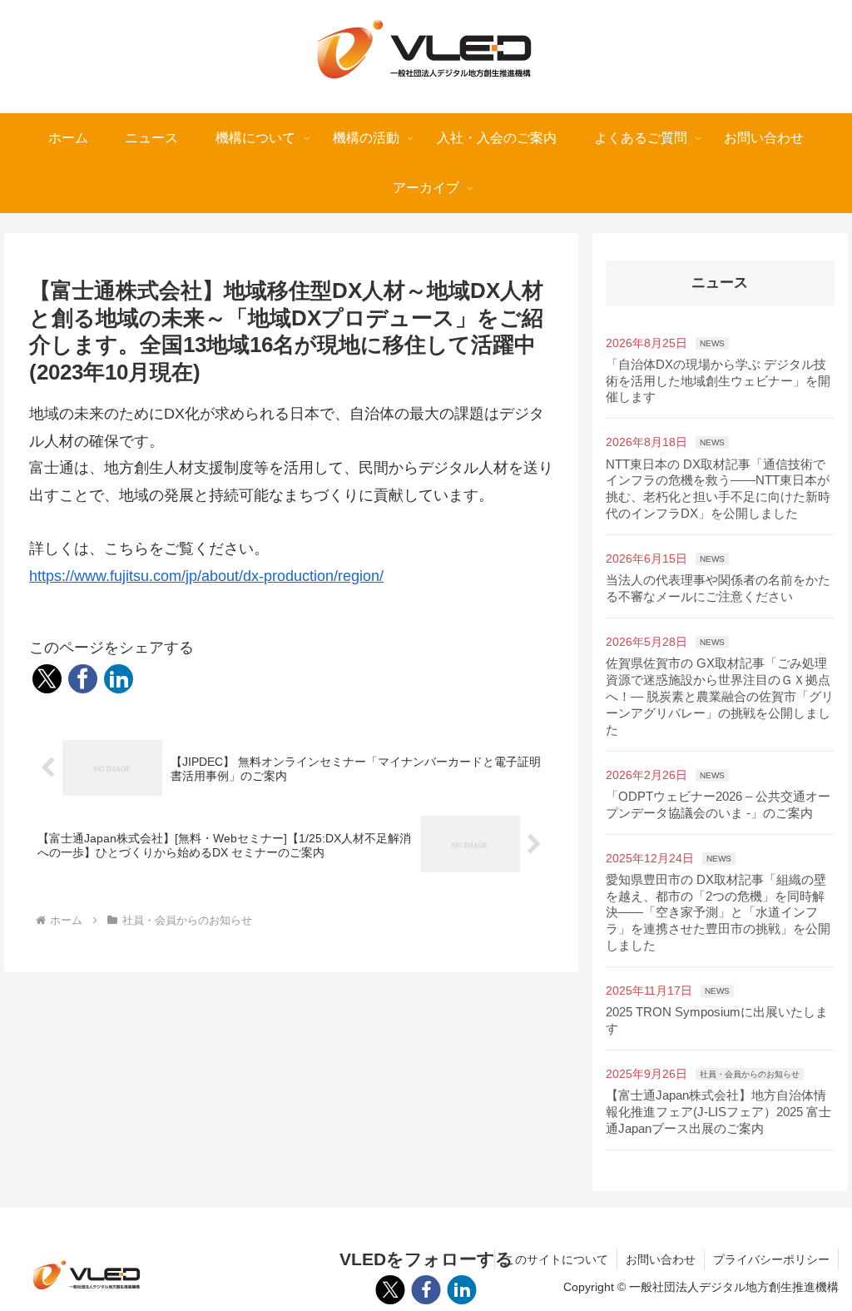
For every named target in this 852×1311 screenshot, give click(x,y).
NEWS (712, 343)
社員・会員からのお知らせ (750, 1074)
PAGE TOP (817, 1258)
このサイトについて (555, 1259)
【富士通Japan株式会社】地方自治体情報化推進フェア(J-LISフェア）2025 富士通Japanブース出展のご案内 (718, 1111)
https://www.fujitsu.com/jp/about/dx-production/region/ (206, 576)
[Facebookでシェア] (82, 678)
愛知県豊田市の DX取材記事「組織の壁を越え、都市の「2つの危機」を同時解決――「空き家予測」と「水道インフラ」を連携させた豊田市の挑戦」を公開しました (718, 912)
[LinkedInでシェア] (118, 678)
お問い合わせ (661, 1259)
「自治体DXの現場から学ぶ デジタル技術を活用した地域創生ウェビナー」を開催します (718, 381)
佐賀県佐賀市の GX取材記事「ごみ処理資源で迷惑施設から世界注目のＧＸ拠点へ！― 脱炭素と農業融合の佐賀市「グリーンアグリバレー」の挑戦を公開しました (720, 696)
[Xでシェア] (47, 678)
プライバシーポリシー (771, 1259)
